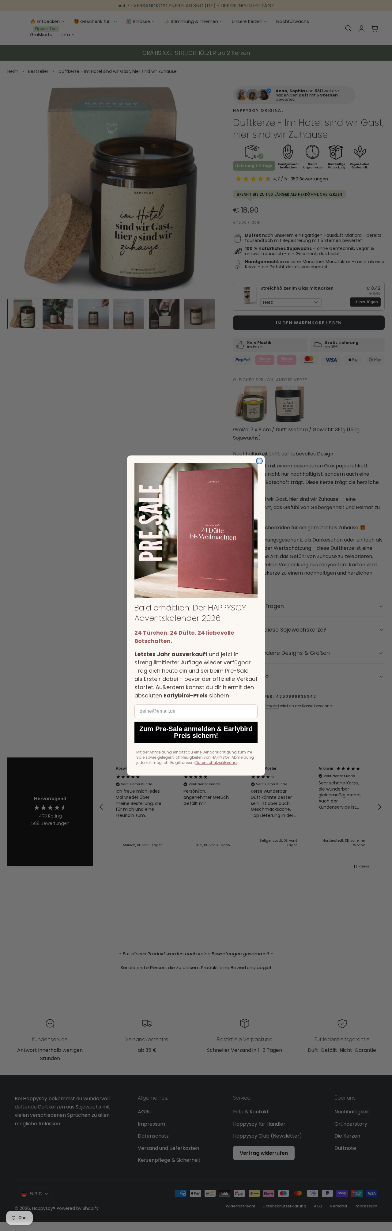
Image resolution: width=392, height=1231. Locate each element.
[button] (196, 530)
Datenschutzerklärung (216, 762)
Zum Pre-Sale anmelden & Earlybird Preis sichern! (196, 732)
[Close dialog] (259, 461)
